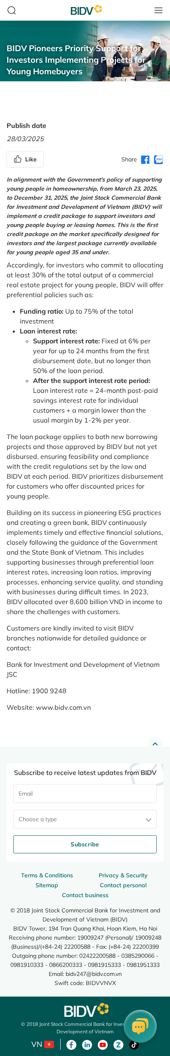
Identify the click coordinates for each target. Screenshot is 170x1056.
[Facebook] (71, 1044)
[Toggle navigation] (158, 10)
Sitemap (46, 885)
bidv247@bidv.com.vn (94, 973)
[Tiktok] (134, 1044)
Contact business (85, 895)
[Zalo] (118, 1044)
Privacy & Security (123, 875)
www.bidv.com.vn (63, 707)
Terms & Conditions (47, 875)
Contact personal (123, 885)
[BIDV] (85, 1010)
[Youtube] (103, 1044)
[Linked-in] (87, 1044)
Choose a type (38, 819)
